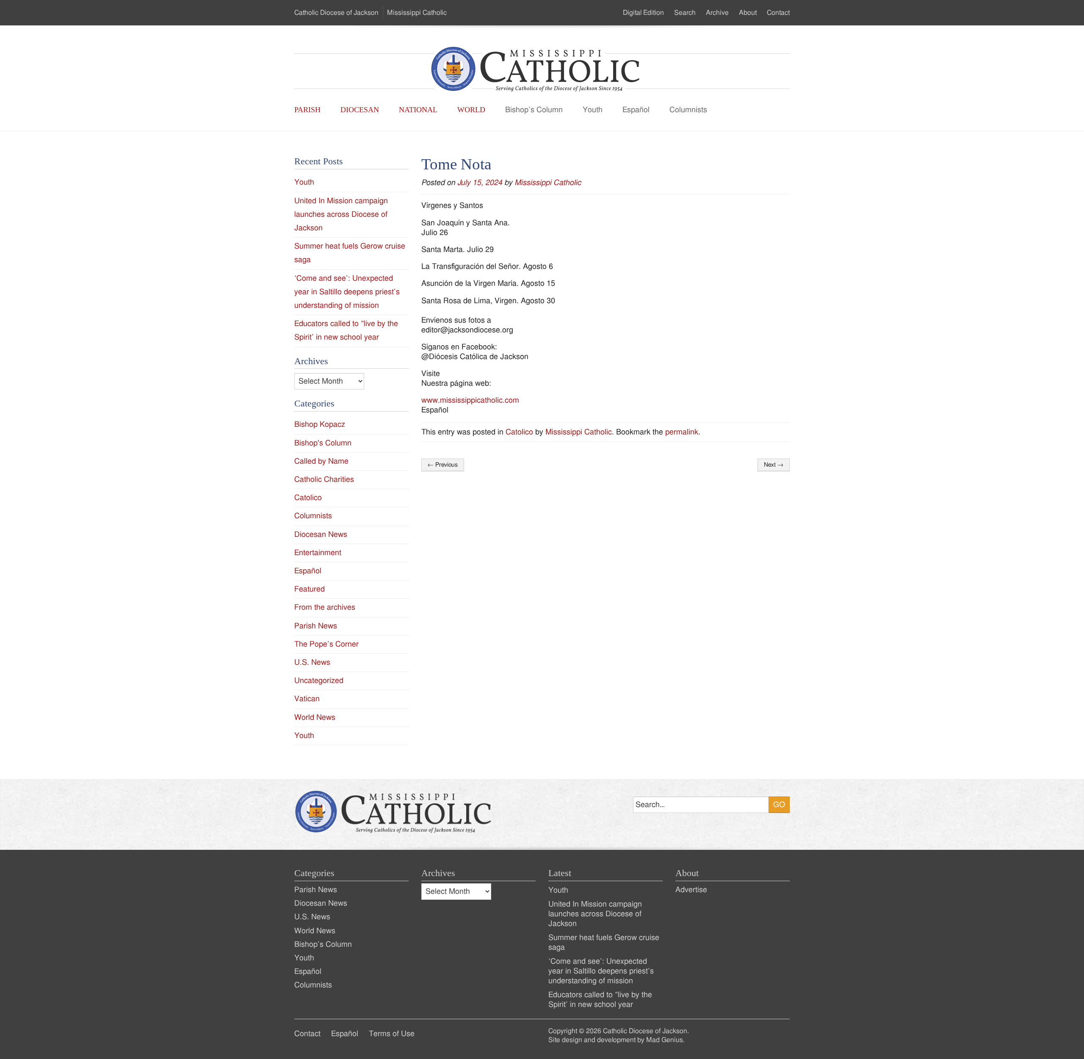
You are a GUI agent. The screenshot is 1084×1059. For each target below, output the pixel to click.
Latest (559, 873)
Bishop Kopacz (319, 424)
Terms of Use (392, 1034)
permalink (681, 432)
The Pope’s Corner (326, 644)
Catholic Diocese (336, 12)
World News (314, 717)
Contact (778, 12)
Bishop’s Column (534, 110)
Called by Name (321, 461)
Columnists (688, 110)
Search (685, 12)
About (748, 12)
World (471, 109)
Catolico (519, 432)
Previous (443, 465)
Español (636, 110)
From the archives (324, 607)
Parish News (315, 626)
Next (773, 465)
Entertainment (317, 553)
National (418, 109)
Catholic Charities (324, 480)
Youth (593, 110)
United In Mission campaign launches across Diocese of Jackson (341, 214)
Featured (309, 589)
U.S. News (312, 662)
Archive (717, 12)
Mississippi (417, 12)
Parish (307, 109)
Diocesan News (320, 535)
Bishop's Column (322, 443)
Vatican (307, 699)
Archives (438, 873)
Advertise (691, 890)
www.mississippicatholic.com (470, 400)
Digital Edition (643, 12)
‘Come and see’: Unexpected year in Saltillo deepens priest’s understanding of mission (347, 292)
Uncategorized (318, 681)
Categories (314, 873)
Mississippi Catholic (547, 183)
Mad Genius (664, 1040)
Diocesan (359, 109)
